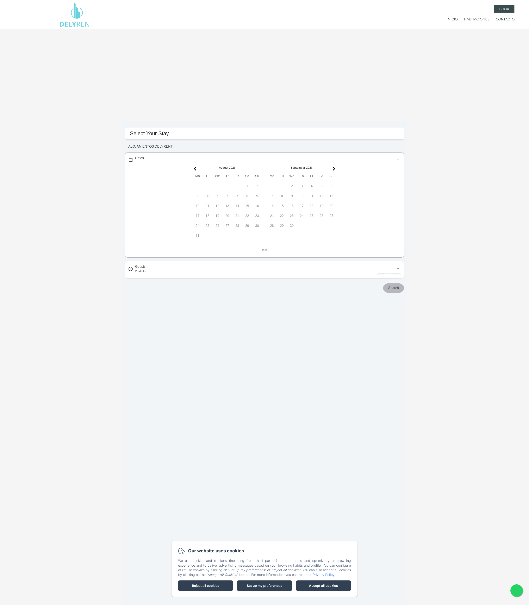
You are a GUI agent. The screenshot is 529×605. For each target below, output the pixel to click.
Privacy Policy (323, 575)
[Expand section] (398, 268)
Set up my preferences (264, 586)
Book (504, 9)
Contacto (505, 19)
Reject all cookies (205, 586)
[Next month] (333, 168)
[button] (247, 186)
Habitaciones (477, 19)
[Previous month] (195, 168)
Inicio (452, 19)
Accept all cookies (323, 586)
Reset (264, 249)
